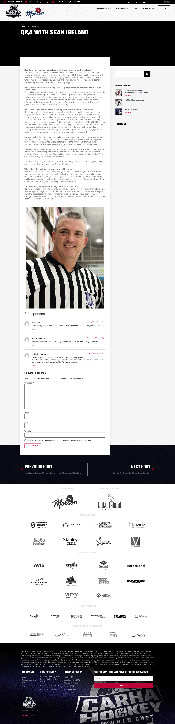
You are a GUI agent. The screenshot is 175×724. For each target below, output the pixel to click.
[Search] (147, 74)
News (134, 8)
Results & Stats (104, 8)
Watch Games (122, 8)
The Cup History (148, 8)
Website (27, 431)
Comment (29, 383)
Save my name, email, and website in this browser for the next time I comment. (59, 440)
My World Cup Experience (134, 100)
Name (26, 413)
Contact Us (166, 2)
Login (164, 8)
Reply (33, 329)
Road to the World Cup (30, 26)
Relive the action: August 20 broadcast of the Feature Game (136, 91)
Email (26, 422)
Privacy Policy (28, 715)
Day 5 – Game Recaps (132, 109)
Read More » (128, 96)
